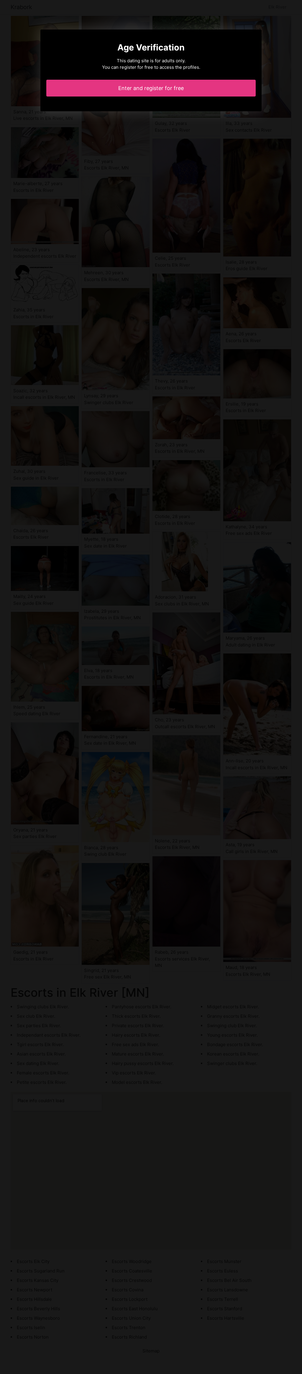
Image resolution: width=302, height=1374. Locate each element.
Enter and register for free (151, 88)
